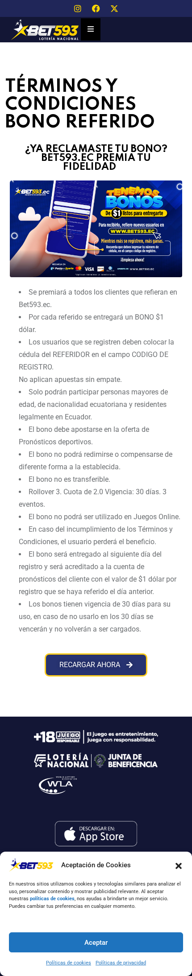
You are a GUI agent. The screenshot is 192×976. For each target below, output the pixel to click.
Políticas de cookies (68, 963)
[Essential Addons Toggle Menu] (90, 29)
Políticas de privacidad (121, 963)
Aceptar (96, 943)
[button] (178, 865)
